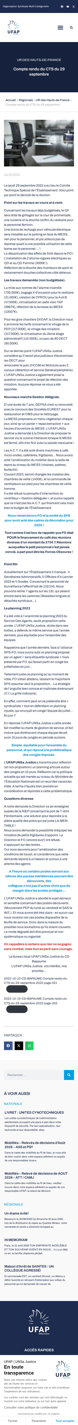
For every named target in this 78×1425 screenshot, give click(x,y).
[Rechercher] (69, 1075)
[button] (60, 27)
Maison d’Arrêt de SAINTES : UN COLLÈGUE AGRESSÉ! (29, 1268)
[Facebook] (62, 6)
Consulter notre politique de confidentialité (31, 1407)
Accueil (11, 100)
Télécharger (17, 988)
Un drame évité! (16, 1213)
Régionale (26, 100)
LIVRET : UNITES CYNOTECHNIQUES (34, 1112)
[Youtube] (67, 6)
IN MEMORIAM (15, 1240)
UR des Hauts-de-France (39, 60)
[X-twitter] (73, 6)
